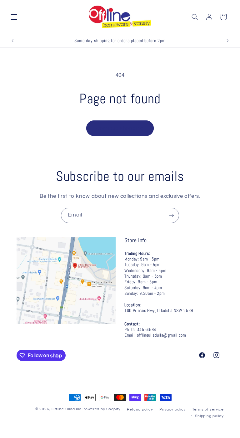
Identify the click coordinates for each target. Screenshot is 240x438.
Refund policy (140, 409)
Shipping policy (209, 416)
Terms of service (208, 409)
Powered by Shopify (101, 409)
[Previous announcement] (12, 40)
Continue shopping (120, 128)
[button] (14, 17)
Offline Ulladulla (67, 409)
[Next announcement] (227, 40)
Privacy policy (172, 409)
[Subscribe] (171, 215)
